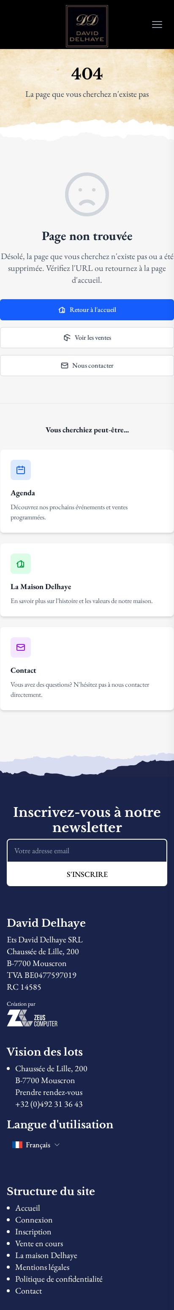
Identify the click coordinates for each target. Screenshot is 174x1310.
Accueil (27, 1207)
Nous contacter (93, 365)
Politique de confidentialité (59, 1278)
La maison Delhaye (46, 1255)
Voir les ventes (93, 337)
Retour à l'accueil (93, 309)
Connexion (34, 1219)
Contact (28, 1290)
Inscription (33, 1231)
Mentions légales (42, 1266)
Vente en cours (39, 1243)
